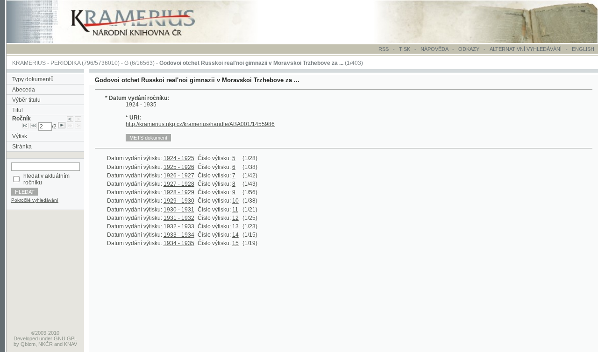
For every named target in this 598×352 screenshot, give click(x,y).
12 (235, 218)
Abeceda (23, 89)
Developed (26, 338)
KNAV (70, 344)
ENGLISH (583, 49)
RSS (383, 49)
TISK (405, 49)
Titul (17, 110)
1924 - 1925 (179, 158)
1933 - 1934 (179, 235)
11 (235, 209)
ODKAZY (468, 49)
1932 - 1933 (179, 226)
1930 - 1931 (179, 209)
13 (235, 226)
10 (235, 200)
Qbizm (28, 344)
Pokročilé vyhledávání (34, 200)
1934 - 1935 (179, 243)
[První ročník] (25, 126)
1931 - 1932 (179, 218)
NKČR (45, 344)
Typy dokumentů (33, 79)
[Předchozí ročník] (70, 118)
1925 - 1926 (179, 167)
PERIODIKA (65, 63)
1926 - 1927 (179, 175)
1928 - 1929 (179, 192)
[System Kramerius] (143, 41)
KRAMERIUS (29, 63)
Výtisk (19, 136)
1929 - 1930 (179, 200)
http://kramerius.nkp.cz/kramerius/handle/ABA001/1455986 (200, 124)
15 (235, 243)
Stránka (22, 146)
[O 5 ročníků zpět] (33, 126)
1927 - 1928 (179, 184)
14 (235, 235)
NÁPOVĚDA (434, 49)
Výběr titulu (26, 100)
